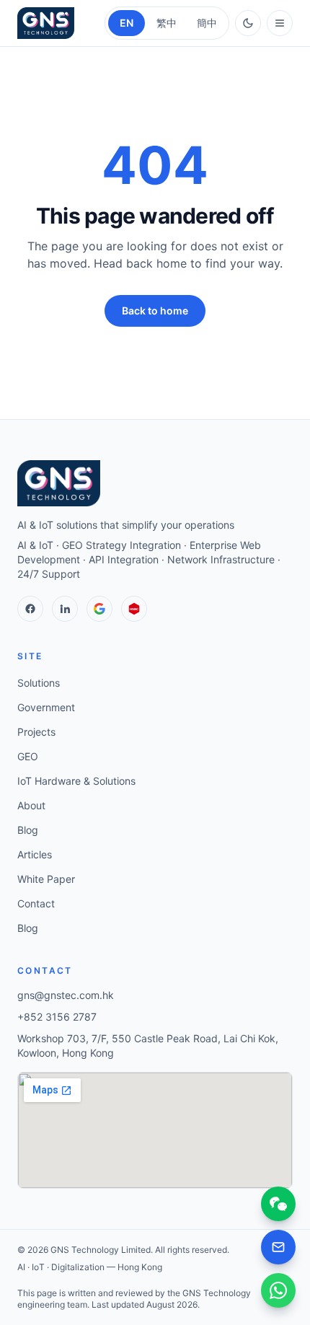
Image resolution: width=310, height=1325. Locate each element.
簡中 (207, 23)
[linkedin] (65, 609)
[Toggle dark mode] (248, 23)
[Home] (45, 23)
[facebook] (30, 609)
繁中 (166, 23)
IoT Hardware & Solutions (76, 781)
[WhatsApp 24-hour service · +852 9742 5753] (278, 1290)
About (31, 805)
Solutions (38, 683)
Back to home (155, 310)
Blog (27, 830)
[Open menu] (280, 23)
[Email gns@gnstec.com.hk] (278, 1247)
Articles (34, 854)
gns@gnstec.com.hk (65, 995)
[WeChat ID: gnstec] (278, 1204)
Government (46, 707)
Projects (36, 732)
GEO (27, 756)
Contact (36, 903)
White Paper (46, 879)
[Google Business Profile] (99, 609)
